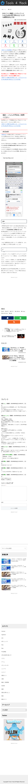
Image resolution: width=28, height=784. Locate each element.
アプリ (3, 658)
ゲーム (3, 661)
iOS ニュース (4, 641)
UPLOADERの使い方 (6, 655)
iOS (3, 311)
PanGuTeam (5, 313)
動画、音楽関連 (5, 682)
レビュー (3, 672)
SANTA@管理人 (9, 454)
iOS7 (8, 311)
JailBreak (18, 311)
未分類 (3, 685)
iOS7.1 (12, 311)
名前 (2, 502)
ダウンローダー (5, 665)
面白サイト (4, 699)
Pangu (23, 311)
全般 (2, 678)
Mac (2, 644)
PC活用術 (3, 651)
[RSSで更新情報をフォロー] (14, 322)
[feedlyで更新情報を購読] (20, 318)
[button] (25, 548)
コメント (3, 485)
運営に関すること (5, 692)
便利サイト (4, 675)
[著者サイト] (7, 318)
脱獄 (4, 308)
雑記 (2, 695)
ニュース (3, 668)
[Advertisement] (14, 96)
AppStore (3, 634)
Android (3, 631)
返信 (4, 417)
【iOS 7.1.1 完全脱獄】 (6, 50)
